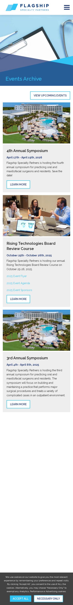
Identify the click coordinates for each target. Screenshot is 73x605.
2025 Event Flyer (17, 276)
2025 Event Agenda (18, 283)
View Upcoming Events (50, 95)
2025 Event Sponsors (19, 290)
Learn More (18, 184)
